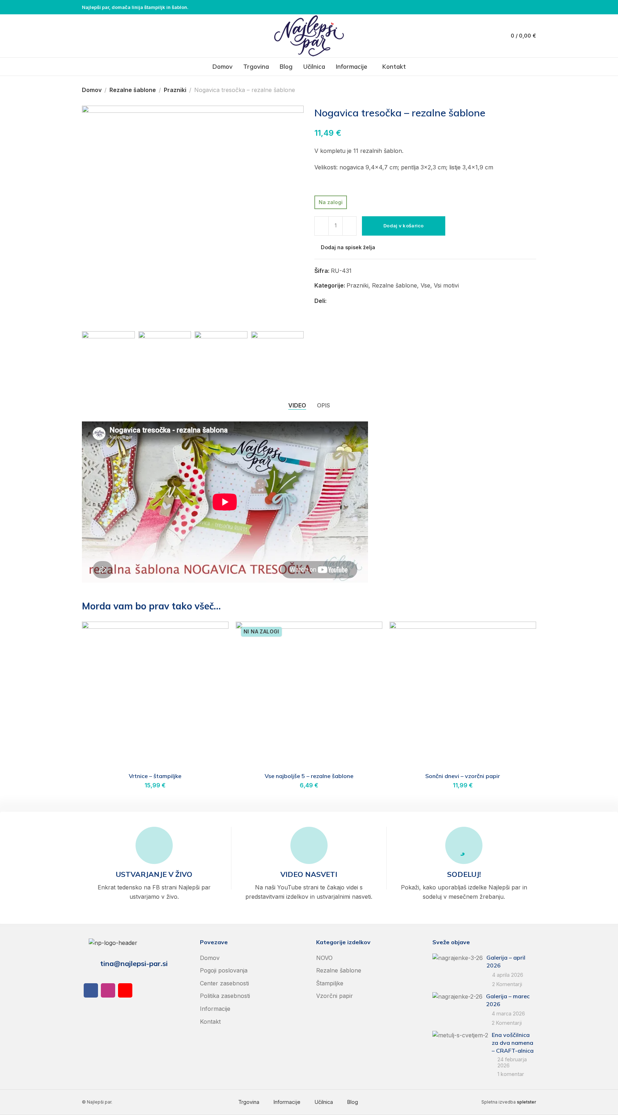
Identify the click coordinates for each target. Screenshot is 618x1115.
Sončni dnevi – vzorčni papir (462, 775)
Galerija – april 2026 (505, 961)
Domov (92, 89)
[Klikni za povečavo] (97, 312)
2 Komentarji (507, 984)
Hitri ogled (215, 652)
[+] (349, 226)
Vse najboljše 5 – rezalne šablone (309, 775)
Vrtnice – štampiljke (155, 775)
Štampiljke (329, 983)
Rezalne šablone (132, 89)
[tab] (297, 405)
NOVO (324, 957)
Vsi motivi (446, 285)
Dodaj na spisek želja (348, 247)
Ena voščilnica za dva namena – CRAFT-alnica (513, 1042)
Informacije (215, 1008)
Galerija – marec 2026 (508, 1000)
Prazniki (175, 89)
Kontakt (210, 1021)
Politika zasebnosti (225, 995)
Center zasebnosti (224, 983)
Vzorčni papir (334, 995)
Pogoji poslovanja (223, 970)
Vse (425, 285)
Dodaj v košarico (403, 225)
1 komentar (510, 1074)
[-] (321, 226)
